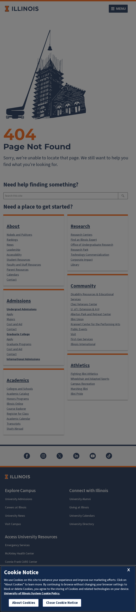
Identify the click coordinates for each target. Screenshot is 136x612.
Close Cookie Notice (62, 602)
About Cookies (23, 602)
